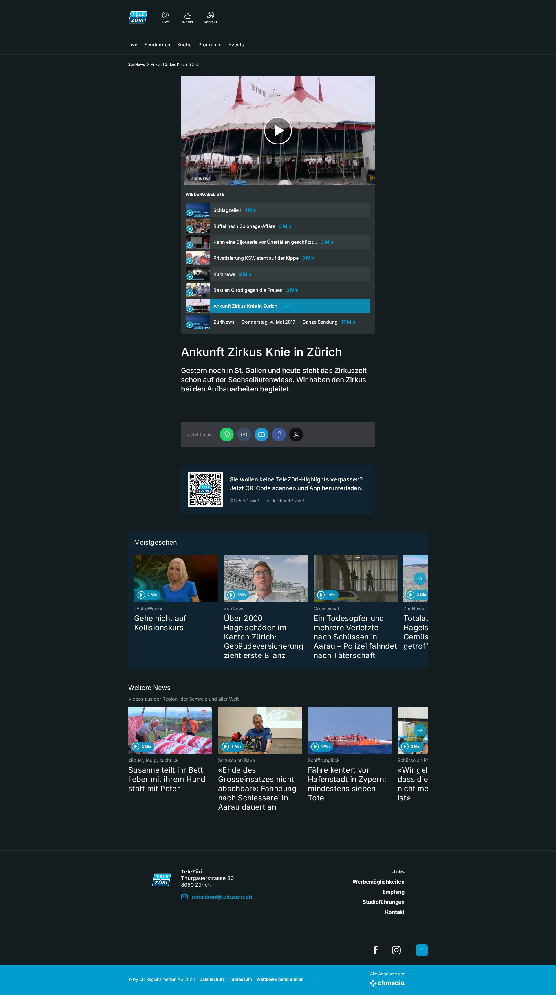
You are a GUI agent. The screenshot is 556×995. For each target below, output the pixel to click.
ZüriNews (136, 64)
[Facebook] (279, 434)
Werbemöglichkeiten (378, 882)
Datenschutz (212, 979)
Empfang (394, 892)
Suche (184, 44)
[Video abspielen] (278, 130)
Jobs (398, 871)
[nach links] (136, 578)
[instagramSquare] (396, 950)
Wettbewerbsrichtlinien (280, 979)
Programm (210, 44)
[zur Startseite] (138, 17)
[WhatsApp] (227, 434)
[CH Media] (387, 982)
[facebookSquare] (375, 950)
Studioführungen (384, 902)
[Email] (261, 434)
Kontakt (395, 912)
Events (236, 44)
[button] (244, 434)
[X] (296, 434)
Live (133, 44)
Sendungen (157, 44)
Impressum (240, 979)
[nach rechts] (420, 578)
